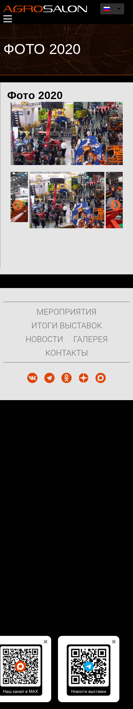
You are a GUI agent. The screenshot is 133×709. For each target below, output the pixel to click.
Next (115, 206)
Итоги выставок (66, 325)
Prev (18, 206)
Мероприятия (66, 312)
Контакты (66, 353)
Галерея (90, 339)
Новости (44, 339)
